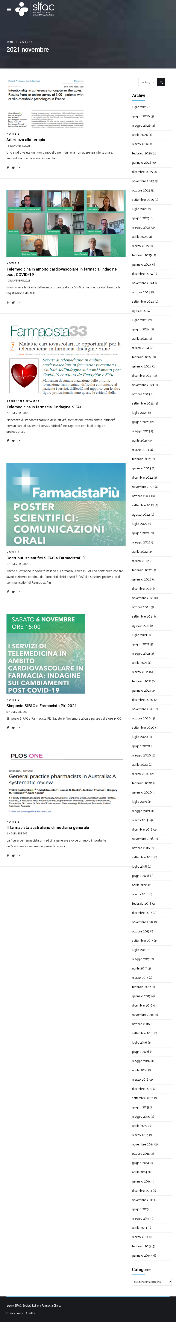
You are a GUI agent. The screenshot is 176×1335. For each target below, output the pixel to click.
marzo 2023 (140, 450)
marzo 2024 (140, 348)
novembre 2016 (143, 1015)
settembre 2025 (143, 199)
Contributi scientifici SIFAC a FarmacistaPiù (45, 558)
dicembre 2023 (142, 375)
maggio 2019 (141, 811)
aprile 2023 (139, 440)
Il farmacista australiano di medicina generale (47, 827)
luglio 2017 (139, 950)
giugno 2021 (140, 644)
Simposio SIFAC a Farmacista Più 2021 (41, 705)
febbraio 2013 (141, 1246)
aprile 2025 (140, 237)
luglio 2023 (139, 412)
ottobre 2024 (141, 292)
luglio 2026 (140, 107)
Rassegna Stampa (23, 401)
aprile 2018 (139, 885)
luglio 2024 (139, 320)
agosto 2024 (141, 311)
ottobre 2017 (140, 931)
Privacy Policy (14, 1313)
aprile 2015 (139, 1126)
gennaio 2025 (141, 264)
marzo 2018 (140, 894)
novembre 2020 (143, 709)
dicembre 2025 (142, 172)
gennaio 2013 (141, 1255)
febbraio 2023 (142, 459)
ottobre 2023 (141, 394)
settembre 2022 (143, 505)
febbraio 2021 (141, 681)
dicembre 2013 (142, 1190)
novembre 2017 (142, 922)
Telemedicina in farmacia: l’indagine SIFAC (44, 407)
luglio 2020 (140, 737)
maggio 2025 (141, 227)
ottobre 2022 (141, 496)
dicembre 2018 (142, 829)
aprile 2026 (140, 135)
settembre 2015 (142, 1098)
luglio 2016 (139, 1042)
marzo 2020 (140, 774)
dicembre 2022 (142, 477)
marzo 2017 (140, 977)
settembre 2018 (142, 857)
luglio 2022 (139, 524)
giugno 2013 (140, 1209)
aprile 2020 (140, 764)
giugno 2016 (140, 1052)
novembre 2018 (143, 839)
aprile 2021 (139, 663)
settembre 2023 (143, 403)
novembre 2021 (142, 598)
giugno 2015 (140, 1107)
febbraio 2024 (142, 357)
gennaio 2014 (141, 1181)
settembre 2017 (142, 940)
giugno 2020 (141, 746)
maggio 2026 (141, 125)
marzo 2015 (140, 1135)
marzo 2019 (140, 820)
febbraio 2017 (141, 987)
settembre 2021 (142, 616)
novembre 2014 (142, 1144)
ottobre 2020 (141, 718)
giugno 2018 (140, 876)
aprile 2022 (140, 551)
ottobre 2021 (141, 607)
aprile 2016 (139, 1070)
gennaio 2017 (141, 996)
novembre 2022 (143, 487)
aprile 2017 (139, 968)
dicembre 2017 (142, 913)
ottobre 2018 (141, 848)
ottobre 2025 (141, 190)
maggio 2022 (141, 542)
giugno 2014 (140, 1163)
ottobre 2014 (141, 1153)
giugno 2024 (141, 329)
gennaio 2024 (141, 366)
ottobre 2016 (141, 1024)
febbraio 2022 (142, 570)
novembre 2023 (143, 385)
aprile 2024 (140, 338)
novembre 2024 (143, 283)
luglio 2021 (139, 635)
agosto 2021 (140, 626)
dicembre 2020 (142, 700)
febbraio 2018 (141, 903)
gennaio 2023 (141, 468)
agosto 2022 (141, 514)
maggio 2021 (141, 653)
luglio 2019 (139, 801)
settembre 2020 (143, 727)
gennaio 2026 (142, 162)
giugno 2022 (141, 533)
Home (10, 42)
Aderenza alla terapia (25, 139)
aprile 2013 (139, 1228)
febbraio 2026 (142, 153)
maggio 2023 (141, 431)
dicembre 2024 (142, 274)
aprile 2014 (139, 1172)
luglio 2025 (139, 209)
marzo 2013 (140, 1237)
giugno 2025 (141, 218)
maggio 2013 (141, 1218)
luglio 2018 (139, 866)
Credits (30, 1313)
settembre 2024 (143, 301)
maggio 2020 (141, 755)
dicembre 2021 (142, 588)
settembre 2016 (142, 1033)
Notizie (13, 133)
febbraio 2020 (142, 783)
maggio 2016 (141, 1061)
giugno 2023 (140, 422)
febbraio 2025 (142, 255)
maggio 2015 (141, 1116)
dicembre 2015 (142, 1089)
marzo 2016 (140, 1079)
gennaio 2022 (141, 579)
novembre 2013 (142, 1200)
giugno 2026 (141, 116)
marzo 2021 (140, 672)
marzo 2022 (140, 561)
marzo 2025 (140, 246)
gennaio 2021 (141, 690)
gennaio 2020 (142, 792)
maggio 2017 (141, 959)
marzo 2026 (140, 144)
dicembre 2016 (142, 1005)
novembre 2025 (143, 181)
